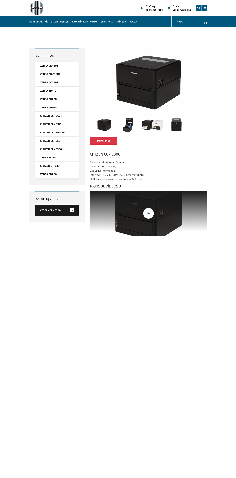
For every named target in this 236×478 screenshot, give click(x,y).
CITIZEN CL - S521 (50, 140)
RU (204, 7)
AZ (198, 7)
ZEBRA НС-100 (48, 157)
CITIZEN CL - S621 (51, 115)
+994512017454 (154, 9)
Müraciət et (103, 140)
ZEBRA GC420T (49, 82)
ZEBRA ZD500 (48, 107)
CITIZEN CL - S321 (50, 124)
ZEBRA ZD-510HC (50, 73)
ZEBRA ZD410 (48, 90)
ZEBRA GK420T (49, 65)
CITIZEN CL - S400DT (53, 132)
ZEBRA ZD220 (48, 174)
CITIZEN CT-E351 (50, 165)
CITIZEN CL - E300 (51, 149)
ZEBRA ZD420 (48, 98)
